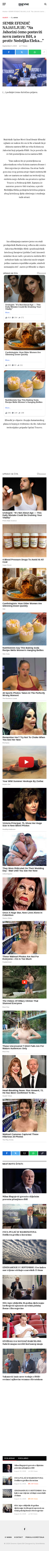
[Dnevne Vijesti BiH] (24, 4)
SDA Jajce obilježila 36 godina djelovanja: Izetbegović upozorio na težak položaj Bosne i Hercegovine (23, 1306)
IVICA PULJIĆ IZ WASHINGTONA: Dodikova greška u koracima (20, 1233)
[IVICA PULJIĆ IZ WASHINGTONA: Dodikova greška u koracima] (24, 1216)
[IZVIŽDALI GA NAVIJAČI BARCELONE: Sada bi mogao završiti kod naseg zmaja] (24, 1325)
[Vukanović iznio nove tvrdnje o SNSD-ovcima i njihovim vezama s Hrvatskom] (24, 1361)
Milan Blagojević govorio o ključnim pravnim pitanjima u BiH (21, 1198)
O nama (8, 1537)
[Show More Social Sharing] (44, 52)
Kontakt (18, 1537)
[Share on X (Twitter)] (22, 52)
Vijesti (5, 17)
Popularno (23, 1458)
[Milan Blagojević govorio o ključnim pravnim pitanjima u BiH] (24, 1180)
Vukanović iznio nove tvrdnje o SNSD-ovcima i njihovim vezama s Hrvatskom (23, 1378)
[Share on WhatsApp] (35, 52)
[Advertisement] (24, 115)
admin (15, 17)
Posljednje (9, 1458)
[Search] (45, 4)
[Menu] (4, 4)
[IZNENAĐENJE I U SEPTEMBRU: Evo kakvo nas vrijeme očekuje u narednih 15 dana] (24, 1252)
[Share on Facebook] (9, 52)
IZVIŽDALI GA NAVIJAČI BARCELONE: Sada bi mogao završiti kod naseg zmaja (23, 1342)
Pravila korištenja (35, 1537)
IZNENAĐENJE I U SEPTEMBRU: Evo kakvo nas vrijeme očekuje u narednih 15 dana (24, 1268)
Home (5, 11)
